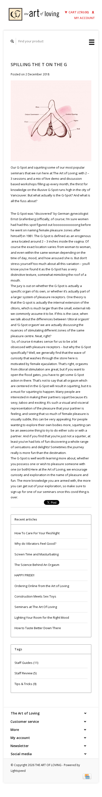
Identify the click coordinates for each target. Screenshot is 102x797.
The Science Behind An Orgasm (36, 565)
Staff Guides (26, 663)
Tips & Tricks (25, 684)
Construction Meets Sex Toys (35, 596)
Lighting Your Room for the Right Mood (41, 617)
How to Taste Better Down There (37, 628)
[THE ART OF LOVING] (35, 15)
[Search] (12, 41)
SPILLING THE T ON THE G (39, 64)
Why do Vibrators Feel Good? (35, 543)
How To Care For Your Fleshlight (37, 533)
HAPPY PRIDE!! (24, 575)
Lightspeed (18, 771)
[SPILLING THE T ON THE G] (51, 122)
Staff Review (25, 673)
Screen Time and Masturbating (36, 554)
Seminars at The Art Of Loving (35, 607)
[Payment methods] (87, 776)
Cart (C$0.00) (78, 12)
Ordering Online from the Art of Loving (41, 586)
